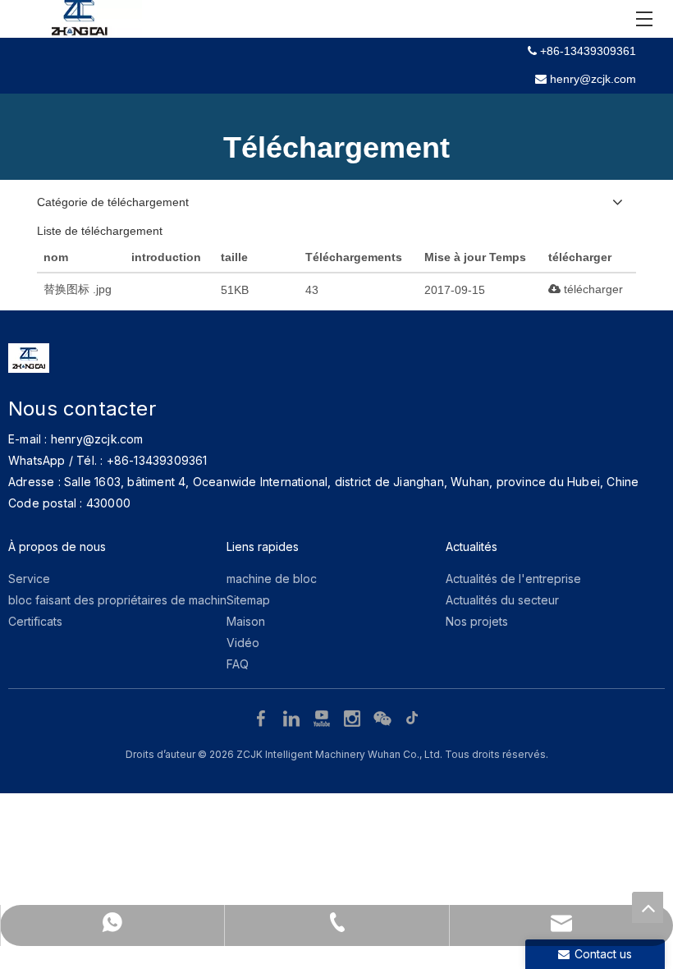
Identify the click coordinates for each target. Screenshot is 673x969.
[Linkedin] (293, 718)
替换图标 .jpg (77, 289)
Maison (246, 621)
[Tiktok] (413, 718)
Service (29, 579)
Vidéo (243, 643)
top (647, 907)
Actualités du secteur (502, 600)
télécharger (592, 289)
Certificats (35, 621)
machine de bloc (272, 579)
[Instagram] (354, 718)
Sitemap (248, 600)
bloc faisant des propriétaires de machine (121, 600)
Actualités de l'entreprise (513, 579)
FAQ (238, 664)
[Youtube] (324, 718)
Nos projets (477, 621)
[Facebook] (263, 718)
